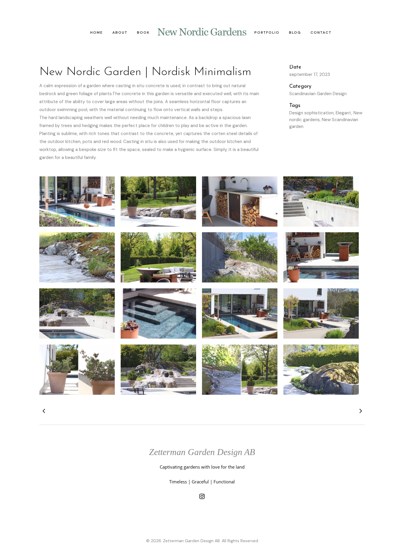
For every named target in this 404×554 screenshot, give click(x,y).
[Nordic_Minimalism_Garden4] (321, 257)
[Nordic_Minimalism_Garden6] (158, 313)
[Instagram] (202, 496)
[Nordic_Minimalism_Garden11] (77, 201)
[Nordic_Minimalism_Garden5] (77, 313)
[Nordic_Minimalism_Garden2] (77, 257)
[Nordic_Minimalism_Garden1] (321, 201)
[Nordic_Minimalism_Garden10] (77, 370)
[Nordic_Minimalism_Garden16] (321, 370)
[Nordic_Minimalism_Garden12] (239, 201)
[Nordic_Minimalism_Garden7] (239, 313)
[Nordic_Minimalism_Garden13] (158, 370)
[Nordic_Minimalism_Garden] (158, 201)
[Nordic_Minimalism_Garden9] (158, 257)
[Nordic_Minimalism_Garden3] (239, 257)
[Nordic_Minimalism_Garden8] (321, 313)
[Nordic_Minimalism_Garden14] (239, 370)
